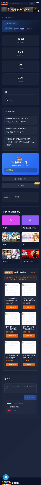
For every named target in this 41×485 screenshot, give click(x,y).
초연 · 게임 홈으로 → (11, 24)
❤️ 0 (9, 410)
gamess (16, 28)
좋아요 (22, 179)
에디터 (17, 197)
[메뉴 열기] (37, 3)
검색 (32, 3)
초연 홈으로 (8, 17)
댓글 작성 (30, 397)
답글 (15, 410)
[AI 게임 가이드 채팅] (6, 477)
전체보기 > (33, 272)
